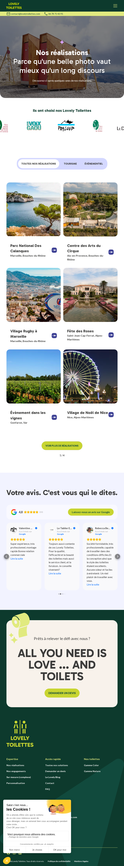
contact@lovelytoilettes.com (25, 14)
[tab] (38, 163)
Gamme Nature (92, 771)
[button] (114, 6)
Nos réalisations (15, 765)
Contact (49, 783)
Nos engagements (16, 771)
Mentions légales (81, 861)
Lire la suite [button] (16, 558)
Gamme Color (91, 765)
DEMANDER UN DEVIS (62, 693)
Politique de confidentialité (59, 861)
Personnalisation (15, 783)
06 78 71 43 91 (55, 14)
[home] (14, 6)
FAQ (47, 789)
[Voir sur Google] (13, 530)
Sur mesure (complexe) (18, 777)
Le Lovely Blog (52, 777)
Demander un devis (55, 771)
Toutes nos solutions (56, 765)
